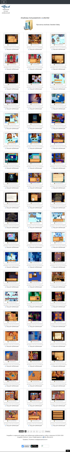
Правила (25, 439)
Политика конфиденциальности (38, 439)
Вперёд (47, 431)
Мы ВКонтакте (49, 437)
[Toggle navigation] (3, 2)
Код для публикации (13, 49)
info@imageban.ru (37, 437)
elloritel (46, 18)
